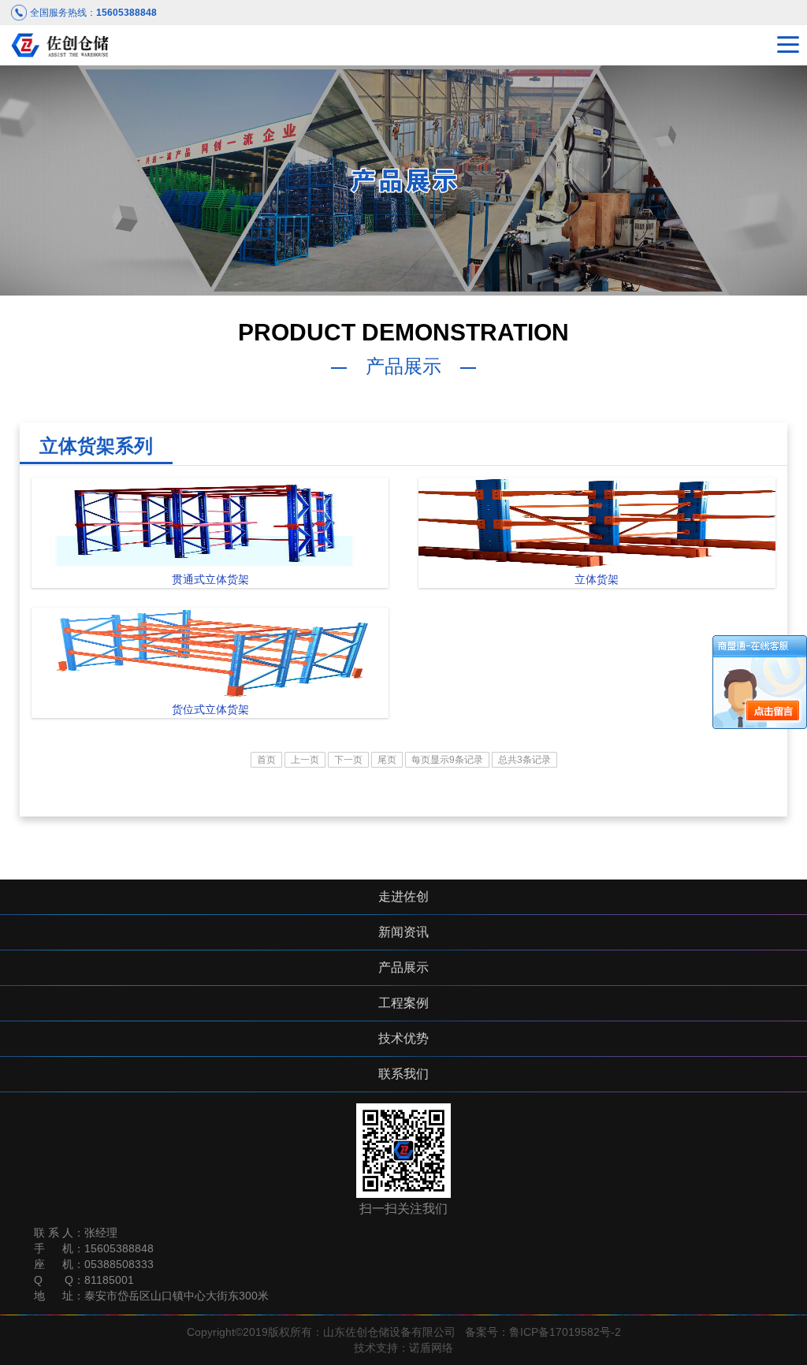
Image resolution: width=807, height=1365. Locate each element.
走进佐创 (403, 896)
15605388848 (126, 12)
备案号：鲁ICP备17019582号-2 (543, 1332)
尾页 (386, 759)
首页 (266, 759)
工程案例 (403, 1003)
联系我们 (403, 1073)
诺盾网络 (431, 1347)
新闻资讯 (403, 932)
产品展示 (403, 967)
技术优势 (403, 1038)
